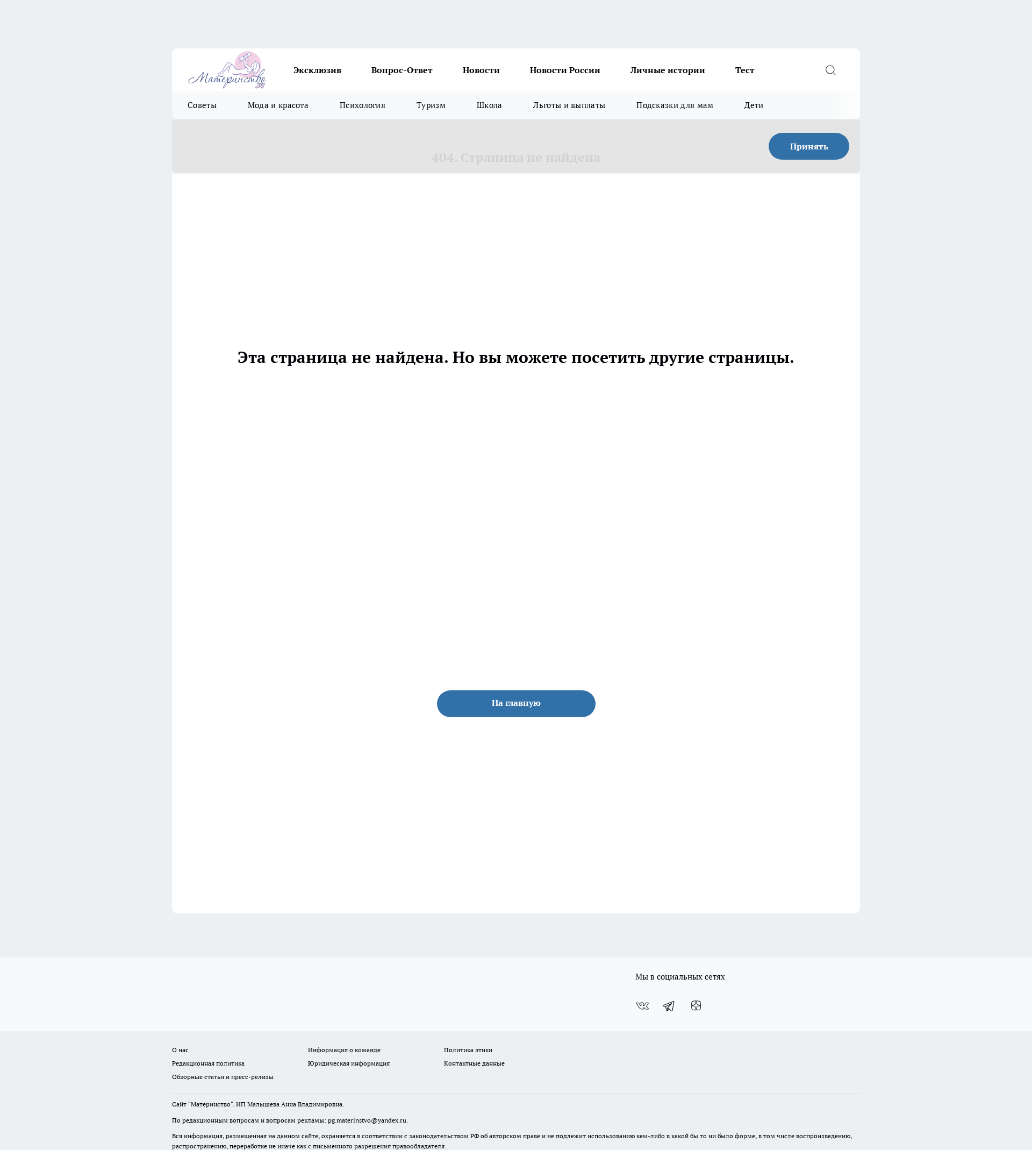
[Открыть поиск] (830, 70)
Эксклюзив (317, 70)
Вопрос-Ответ (402, 70)
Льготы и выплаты (569, 105)
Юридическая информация (349, 1063)
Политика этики (468, 1050)
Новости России (565, 70)
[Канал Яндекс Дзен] (696, 1006)
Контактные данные (474, 1063)
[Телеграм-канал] (669, 1006)
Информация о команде (344, 1050)
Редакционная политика (208, 1063)
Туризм (431, 105)
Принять (809, 146)
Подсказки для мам (674, 105)
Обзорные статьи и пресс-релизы (223, 1077)
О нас (180, 1050)
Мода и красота (278, 105)
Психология (362, 105)
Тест (745, 70)
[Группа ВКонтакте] (642, 1006)
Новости (481, 70)
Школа (490, 105)
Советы (202, 105)
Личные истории (667, 70)
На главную (516, 702)
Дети (753, 105)
